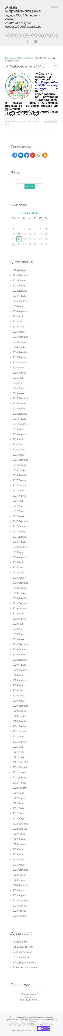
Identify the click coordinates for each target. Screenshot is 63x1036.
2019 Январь (19, 603)
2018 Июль (18, 572)
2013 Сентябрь (20, 275)
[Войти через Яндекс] (32, 155)
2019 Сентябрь (20, 644)
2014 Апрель (19, 311)
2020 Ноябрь (19, 716)
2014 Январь (19, 296)
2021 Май (18, 747)
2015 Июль (18, 388)
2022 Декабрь (20, 839)
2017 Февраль (20, 485)
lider (29, 122)
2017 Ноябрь (19, 531)
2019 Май (18, 624)
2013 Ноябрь (19, 285)
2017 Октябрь (20, 526)
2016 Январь (19, 419)
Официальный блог (23, 947)
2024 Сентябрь (20, 900)
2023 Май (18, 854)
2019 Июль (18, 634)
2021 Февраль (20, 731)
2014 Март (18, 306)
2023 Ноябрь (19, 875)
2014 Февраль (20, 301)
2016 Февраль (20, 424)
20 (30, 239)
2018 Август (19, 577)
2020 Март (18, 675)
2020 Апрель (19, 680)
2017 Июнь (18, 506)
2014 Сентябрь (20, 337)
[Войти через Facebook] (26, 155)
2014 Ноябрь (19, 347)
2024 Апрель (19, 895)
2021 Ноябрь (19, 772)
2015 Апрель (19, 372)
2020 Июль (18, 695)
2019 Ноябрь (19, 654)
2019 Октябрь (20, 649)
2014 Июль (18, 326)
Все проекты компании (25, 967)
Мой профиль (34, 35)
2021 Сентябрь (20, 762)
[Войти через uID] (14, 155)
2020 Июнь (18, 690)
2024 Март (18, 890)
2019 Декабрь (20, 659)
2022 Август (19, 818)
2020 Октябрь (20, 711)
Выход (41, 35)
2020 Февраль (20, 670)
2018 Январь (19, 542)
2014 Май (18, 316)
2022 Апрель (19, 798)
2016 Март (18, 429)
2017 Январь (19, 480)
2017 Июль (18, 511)
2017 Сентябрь (20, 521)
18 (35, 58)
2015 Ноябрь (19, 408)
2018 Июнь (18, 567)
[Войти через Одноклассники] (44, 155)
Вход (55, 35)
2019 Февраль (20, 608)
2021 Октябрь (20, 767)
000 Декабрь (19, 270)
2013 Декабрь (20, 290)
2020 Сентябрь (20, 706)
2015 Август (19, 393)
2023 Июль (18, 859)
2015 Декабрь (20, 413)
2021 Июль (18, 752)
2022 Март (18, 793)
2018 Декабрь (20, 598)
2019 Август (19, 639)
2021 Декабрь (20, 777)
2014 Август (19, 331)
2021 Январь (19, 726)
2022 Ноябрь (19, 834)
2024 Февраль (20, 885)
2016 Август (19, 454)
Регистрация (48, 35)
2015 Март (18, 367)
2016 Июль (18, 449)
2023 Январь (19, 844)
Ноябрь (28, 58)
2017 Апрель (19, 495)
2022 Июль (18, 813)
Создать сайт (20, 941)
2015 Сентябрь (20, 398)
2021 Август (19, 757)
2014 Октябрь (20, 342)
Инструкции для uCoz (24, 962)
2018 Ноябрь (19, 593)
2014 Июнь (18, 321)
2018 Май (18, 562)
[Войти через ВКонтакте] (20, 155)
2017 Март (18, 490)
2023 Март (18, 849)
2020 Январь (19, 665)
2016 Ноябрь (19, 470)
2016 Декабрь (20, 475)
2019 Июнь (18, 629)
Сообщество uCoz (22, 952)
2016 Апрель (19, 434)
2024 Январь (19, 880)
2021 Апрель (19, 741)
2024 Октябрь (20, 905)
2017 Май (18, 501)
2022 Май (18, 803)
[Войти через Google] (38, 155)
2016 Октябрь (20, 465)
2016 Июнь (18, 444)
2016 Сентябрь (20, 460)
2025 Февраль (20, 916)
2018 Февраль (20, 547)
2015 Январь (19, 357)
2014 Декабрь (20, 352)
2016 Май (18, 439)
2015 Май (18, 378)
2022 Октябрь (20, 828)
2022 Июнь (18, 808)
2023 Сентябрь (20, 869)
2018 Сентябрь (20, 583)
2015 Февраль (20, 362)
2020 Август (19, 700)
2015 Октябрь (20, 403)
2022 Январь (19, 782)
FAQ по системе (21, 957)
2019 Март (18, 613)
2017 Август (19, 516)
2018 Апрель (19, 557)
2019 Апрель (19, 618)
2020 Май (18, 685)
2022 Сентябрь (20, 823)
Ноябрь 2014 (30, 213)
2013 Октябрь (20, 280)
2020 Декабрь (20, 721)
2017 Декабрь (20, 536)
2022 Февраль (20, 787)
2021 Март (18, 736)
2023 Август (19, 864)
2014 (18, 58)
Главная (9, 58)
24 (13, 244)
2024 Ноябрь (19, 910)
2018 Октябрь (20, 588)
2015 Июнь (18, 383)
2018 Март (18, 552)
